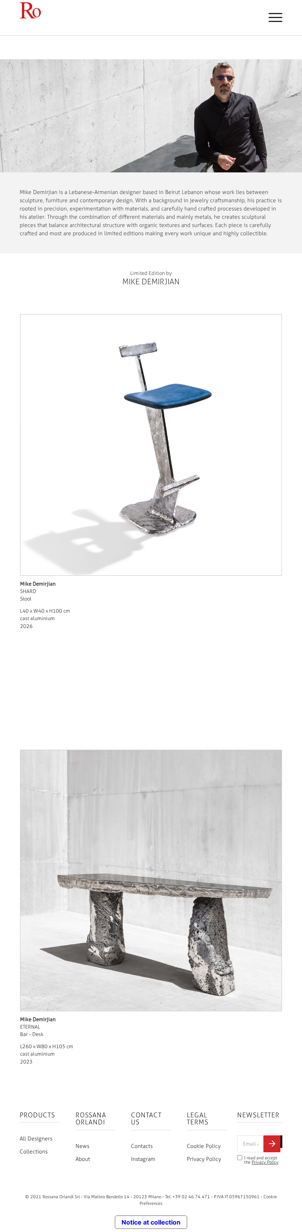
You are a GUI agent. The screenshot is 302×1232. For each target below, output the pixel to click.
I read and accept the (261, 1160)
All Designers (36, 1138)
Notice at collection (151, 1222)
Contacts (142, 1146)
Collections (34, 1151)
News (82, 1146)
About (83, 1159)
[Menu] (271, 17)
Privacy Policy (204, 1159)
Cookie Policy (204, 1146)
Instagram (143, 1159)
